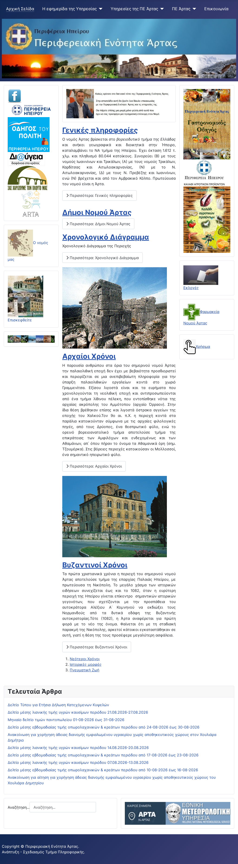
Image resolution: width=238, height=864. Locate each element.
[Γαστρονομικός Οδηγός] (206, 124)
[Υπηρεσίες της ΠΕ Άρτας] (161, 9)
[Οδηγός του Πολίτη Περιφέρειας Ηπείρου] (29, 134)
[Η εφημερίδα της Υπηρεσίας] (99, 9)
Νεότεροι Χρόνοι (84, 658)
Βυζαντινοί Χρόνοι (94, 565)
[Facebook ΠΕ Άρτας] (15, 95)
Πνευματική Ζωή (84, 670)
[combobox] (63, 807)
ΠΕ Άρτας (181, 8)
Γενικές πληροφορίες (100, 130)
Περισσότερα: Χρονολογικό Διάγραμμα (104, 257)
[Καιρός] (177, 813)
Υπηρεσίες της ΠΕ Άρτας (134, 8)
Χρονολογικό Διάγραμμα (105, 237)
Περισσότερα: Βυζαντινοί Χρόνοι (98, 647)
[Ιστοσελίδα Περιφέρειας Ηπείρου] (31, 109)
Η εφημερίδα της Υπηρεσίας (69, 8)
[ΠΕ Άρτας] (193, 9)
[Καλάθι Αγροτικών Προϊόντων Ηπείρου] (206, 219)
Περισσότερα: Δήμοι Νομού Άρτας (99, 223)
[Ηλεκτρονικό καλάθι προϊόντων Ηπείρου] (204, 172)
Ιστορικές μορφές (86, 664)
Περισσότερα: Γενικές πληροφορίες (101, 195)
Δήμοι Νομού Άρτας (97, 212)
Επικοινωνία (216, 8)
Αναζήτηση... (19, 807)
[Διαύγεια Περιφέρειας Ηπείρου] (26, 158)
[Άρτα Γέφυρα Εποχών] (31, 203)
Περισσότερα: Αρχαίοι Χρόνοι (95, 466)
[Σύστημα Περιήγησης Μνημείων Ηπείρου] (27, 177)
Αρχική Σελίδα (20, 8)
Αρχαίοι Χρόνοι (89, 356)
